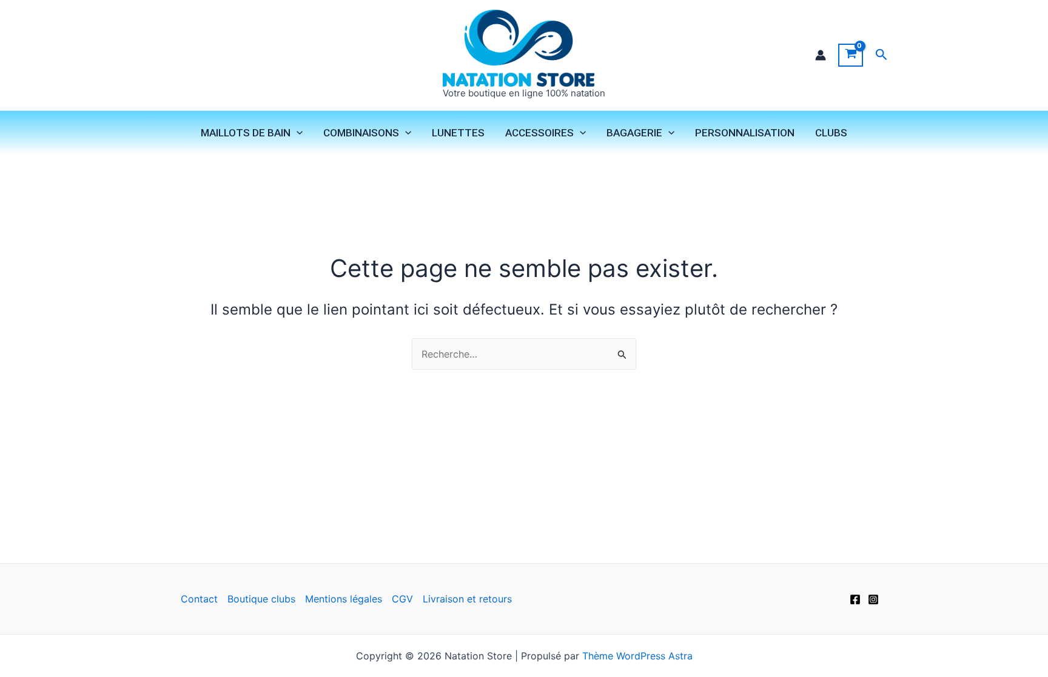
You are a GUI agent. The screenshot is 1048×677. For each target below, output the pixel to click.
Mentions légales (343, 599)
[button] (881, 55)
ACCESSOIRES (539, 133)
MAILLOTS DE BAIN (246, 133)
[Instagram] (873, 599)
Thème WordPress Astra (637, 656)
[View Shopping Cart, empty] (850, 55)
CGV (402, 599)
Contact (199, 599)
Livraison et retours (467, 599)
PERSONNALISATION (744, 133)
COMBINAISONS (361, 133)
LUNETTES (458, 133)
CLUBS (831, 133)
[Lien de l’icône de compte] (820, 55)
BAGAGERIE (634, 133)
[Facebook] (855, 599)
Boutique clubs (261, 599)
